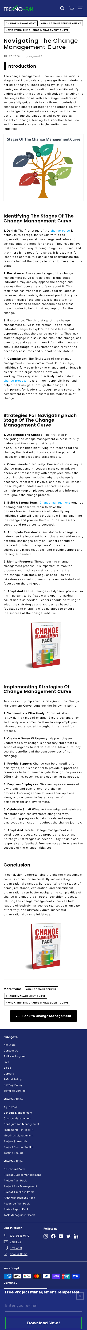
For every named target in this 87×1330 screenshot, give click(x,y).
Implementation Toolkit (18, 1129)
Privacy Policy (13, 1085)
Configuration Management (21, 1124)
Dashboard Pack (14, 1169)
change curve (60, 230)
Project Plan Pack (15, 1180)
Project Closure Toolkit (19, 1147)
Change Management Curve (61, 23)
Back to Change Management (46, 1016)
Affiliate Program (15, 1056)
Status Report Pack (16, 1209)
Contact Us (11, 1050)
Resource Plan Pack (17, 1203)
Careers (9, 1073)
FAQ (6, 1062)
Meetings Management (18, 1135)
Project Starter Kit (15, 1141)
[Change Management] (43, 645)
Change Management (21, 23)
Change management (55, 502)
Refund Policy (13, 1079)
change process (15, 380)
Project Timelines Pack (19, 1191)
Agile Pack (11, 1107)
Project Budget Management (22, 1174)
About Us (9, 1044)
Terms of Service (15, 1090)
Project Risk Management (20, 1186)
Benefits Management (18, 1112)
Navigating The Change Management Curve (37, 30)
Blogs (7, 1067)
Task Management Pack (19, 1215)
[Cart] (71, 8)
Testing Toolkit (13, 1152)
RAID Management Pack (19, 1197)
